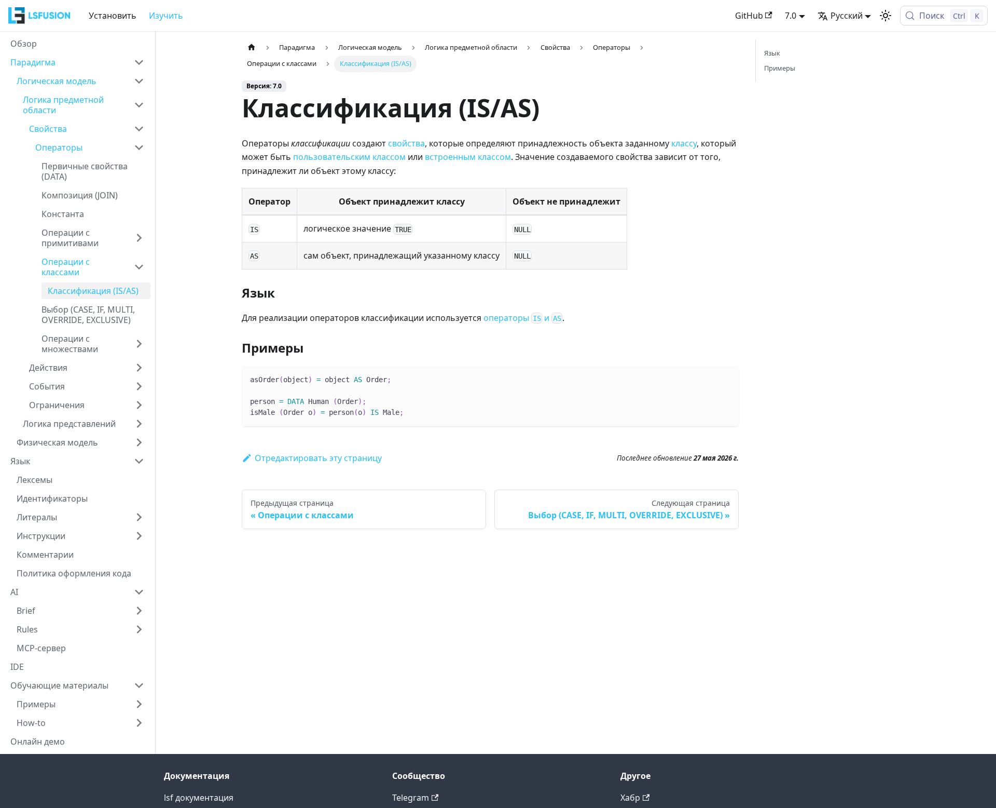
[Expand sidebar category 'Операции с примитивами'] (139, 237)
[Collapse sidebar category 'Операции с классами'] (139, 266)
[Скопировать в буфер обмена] (726, 378)
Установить (112, 15)
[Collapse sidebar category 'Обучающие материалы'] (139, 685)
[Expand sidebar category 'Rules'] (139, 629)
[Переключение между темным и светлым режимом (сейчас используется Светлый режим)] (885, 15)
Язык (772, 53)
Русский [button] (847, 15)
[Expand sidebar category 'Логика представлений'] (139, 423)
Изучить (166, 15)
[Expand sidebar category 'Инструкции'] (139, 536)
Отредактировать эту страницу (318, 458)
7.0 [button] (790, 15)
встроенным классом (468, 157)
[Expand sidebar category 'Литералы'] (139, 517)
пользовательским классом (349, 157)
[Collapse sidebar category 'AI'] (139, 592)
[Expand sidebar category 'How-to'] (139, 723)
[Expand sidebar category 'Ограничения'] (139, 405)
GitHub (749, 15)
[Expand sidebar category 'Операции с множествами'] (139, 343)
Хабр (630, 797)
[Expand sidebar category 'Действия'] (139, 367)
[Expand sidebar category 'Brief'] (139, 610)
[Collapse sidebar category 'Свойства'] (139, 128)
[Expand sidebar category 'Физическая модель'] (139, 442)
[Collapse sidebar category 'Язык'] (139, 461)
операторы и (522, 318)
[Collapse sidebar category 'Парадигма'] (139, 62)
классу (684, 143)
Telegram (410, 797)
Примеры (779, 68)
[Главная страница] (251, 47)
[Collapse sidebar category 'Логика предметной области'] (139, 104)
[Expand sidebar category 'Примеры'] (139, 704)
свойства (406, 143)
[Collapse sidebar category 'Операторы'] (139, 147)
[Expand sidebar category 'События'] (139, 386)
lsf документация (198, 797)
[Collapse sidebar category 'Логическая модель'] (139, 81)
